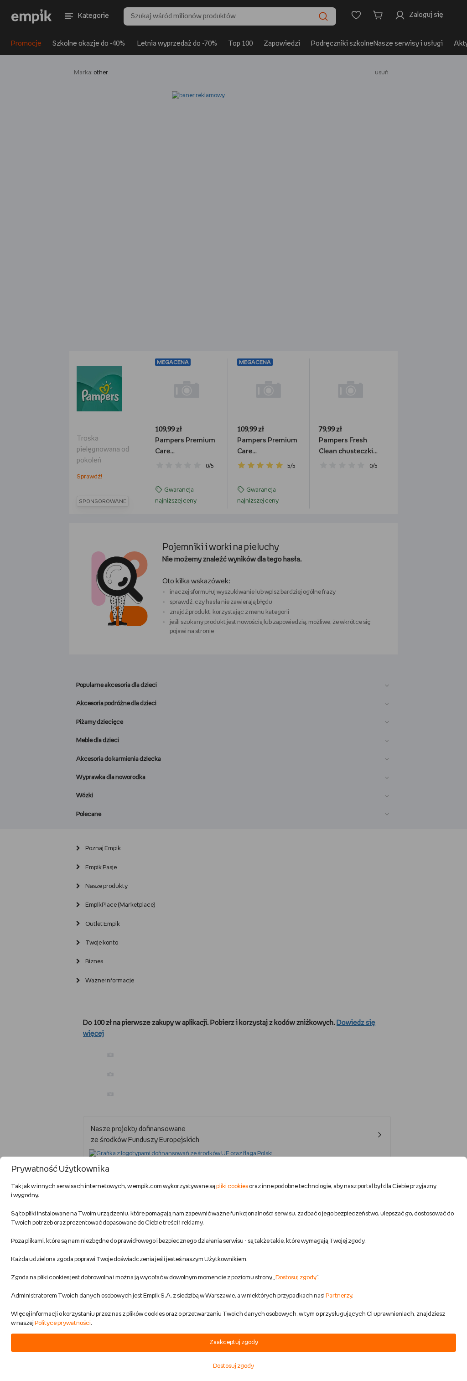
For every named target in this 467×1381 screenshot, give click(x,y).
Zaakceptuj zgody (233, 1342)
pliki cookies (232, 1186)
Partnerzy (339, 1296)
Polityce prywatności (63, 1323)
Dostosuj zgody (296, 1278)
